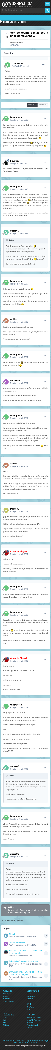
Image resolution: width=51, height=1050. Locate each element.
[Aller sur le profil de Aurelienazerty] (6, 973)
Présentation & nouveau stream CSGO (23, 962)
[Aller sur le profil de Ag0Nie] (6, 944)
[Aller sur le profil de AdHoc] (6, 320)
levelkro (12, 956)
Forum (29, 994)
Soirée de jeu (31, 996)
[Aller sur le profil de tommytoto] (7, 65)
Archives (5, 996)
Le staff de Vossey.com (34, 1020)
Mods (28, 1010)
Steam (5, 1018)
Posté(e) (20, 66)
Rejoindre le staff (32, 1025)
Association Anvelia (8, 1041)
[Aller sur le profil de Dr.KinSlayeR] (6, 963)
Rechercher (6, 999)
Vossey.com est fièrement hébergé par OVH (33, 1046)
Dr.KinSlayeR (14, 964)
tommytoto (19, 43)
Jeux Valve (30, 1007)
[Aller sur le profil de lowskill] (6, 936)
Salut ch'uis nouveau (17, 943)
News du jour (7, 994)
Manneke (12, 935)
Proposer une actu (8, 1001)
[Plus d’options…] (43, 64)
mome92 (14, 508)
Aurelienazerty (14, 977)
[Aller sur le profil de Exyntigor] (6, 162)
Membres (30, 999)
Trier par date (43, 105)
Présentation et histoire (34, 1018)
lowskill (12, 937)
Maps (4, 1023)
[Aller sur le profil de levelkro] (6, 952)
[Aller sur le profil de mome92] (6, 510)
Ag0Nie (11, 945)
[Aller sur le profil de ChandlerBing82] (6, 553)
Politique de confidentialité (12, 1046)
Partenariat (30, 1023)
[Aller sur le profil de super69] (6, 232)
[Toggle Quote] (7, 240)
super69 (14, 230)
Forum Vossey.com (13, 22)
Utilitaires (6, 1025)
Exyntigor (15, 161)
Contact (29, 1028)
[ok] (47, 10)
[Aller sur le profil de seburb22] (6, 381)
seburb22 (15, 380)
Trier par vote (32, 105)
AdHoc (13, 319)
